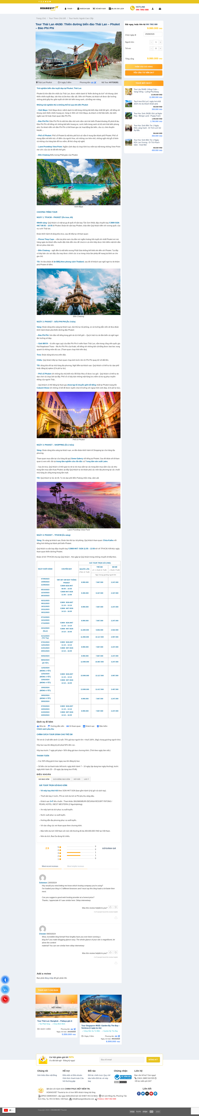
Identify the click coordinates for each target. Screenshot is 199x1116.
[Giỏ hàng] (160, 8)
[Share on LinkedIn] (155, 1094)
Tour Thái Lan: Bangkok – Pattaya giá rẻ (54, 1021)
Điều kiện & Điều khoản (72, 1075)
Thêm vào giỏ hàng (144, 67)
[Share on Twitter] (143, 1094)
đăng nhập (49, 978)
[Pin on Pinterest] (151, 1094)
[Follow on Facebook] (39, 2)
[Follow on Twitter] (45, 2)
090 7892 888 (151, 24)
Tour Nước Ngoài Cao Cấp (81, 18)
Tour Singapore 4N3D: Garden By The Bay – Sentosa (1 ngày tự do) (100, 1027)
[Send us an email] (47, 2)
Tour (69, 9)
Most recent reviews (50, 866)
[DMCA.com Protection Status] (120, 1082)
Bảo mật (49, 1075)
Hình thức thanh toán (71, 1078)
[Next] (121, 1020)
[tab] (44, 779)
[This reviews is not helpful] (116, 907)
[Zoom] (38, 76)
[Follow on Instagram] (41, 2)
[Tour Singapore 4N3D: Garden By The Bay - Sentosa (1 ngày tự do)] (101, 1009)
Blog (55, 1075)
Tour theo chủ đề (57, 18)
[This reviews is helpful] (110, 907)
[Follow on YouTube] (50, 2)
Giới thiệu (41, 1075)
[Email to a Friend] (147, 1094)
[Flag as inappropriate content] (116, 917)
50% (71, 1057)
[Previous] (35, 1020)
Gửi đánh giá (109, 848)
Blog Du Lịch (118, 9)
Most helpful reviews (75, 866)
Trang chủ (41, 18)
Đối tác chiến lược (95, 1075)
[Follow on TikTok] (43, 2)
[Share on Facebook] (139, 1094)
